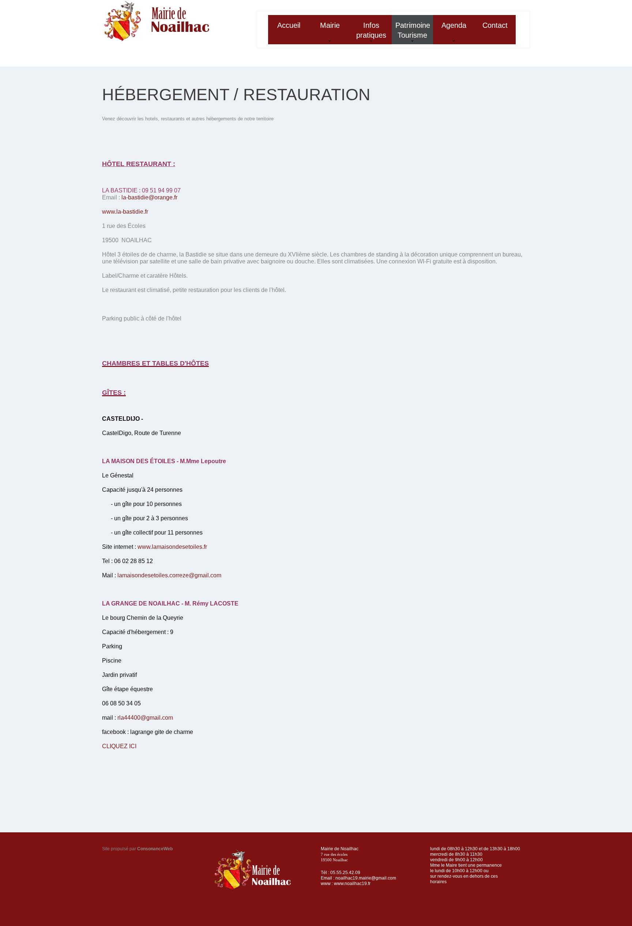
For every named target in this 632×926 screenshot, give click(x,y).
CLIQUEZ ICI (119, 746)
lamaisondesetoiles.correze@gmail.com (169, 575)
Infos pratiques (368, 32)
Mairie (324, 32)
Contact (495, 25)
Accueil (288, 25)
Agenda (449, 32)
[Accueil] (157, 21)
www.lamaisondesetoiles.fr (172, 547)
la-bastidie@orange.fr (149, 197)
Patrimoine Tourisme (411, 32)
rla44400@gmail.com (145, 718)
